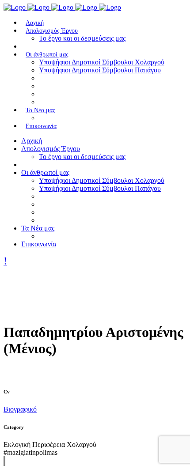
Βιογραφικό (20, 409)
